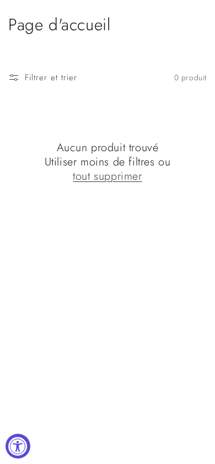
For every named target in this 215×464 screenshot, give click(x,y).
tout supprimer (107, 176)
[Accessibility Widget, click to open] (18, 446)
